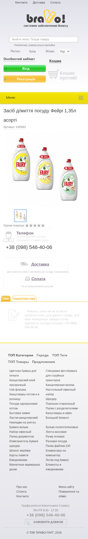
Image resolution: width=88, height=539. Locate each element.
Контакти (21, 2)
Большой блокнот (57, 417)
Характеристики (24, 298)
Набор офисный (20, 431)
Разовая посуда (56, 441)
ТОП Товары (18, 362)
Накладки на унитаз (22, 422)
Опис (5, 298)
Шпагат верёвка (20, 450)
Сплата (55, 2)
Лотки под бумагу (57, 460)
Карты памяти (18, 455)
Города (43, 355)
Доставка (39, 2)
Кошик (55, 61)
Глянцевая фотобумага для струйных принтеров (61, 375)
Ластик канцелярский (23, 417)
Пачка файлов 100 (58, 446)
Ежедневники (18, 460)
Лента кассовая (56, 431)
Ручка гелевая (55, 436)
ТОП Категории (20, 355)
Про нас (21, 487)
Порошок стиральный (60, 403)
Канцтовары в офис (59, 413)
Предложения (43, 362)
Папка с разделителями (62, 408)
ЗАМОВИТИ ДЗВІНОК (48, 522)
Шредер (51, 399)
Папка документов (21, 436)
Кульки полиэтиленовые (62, 427)
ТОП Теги (59, 355)
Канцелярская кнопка (60, 385)
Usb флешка (17, 389)
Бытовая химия (19, 413)
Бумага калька (18, 427)
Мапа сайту (66, 487)
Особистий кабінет (19, 59)
